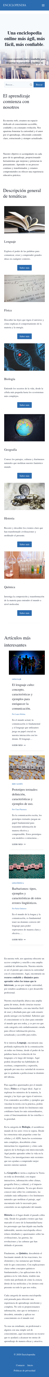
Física (8, 310)
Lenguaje (10, 241)
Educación (17, 784)
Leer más (18, 745)
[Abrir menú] (43, 5)
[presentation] (27, 663)
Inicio (30, 1365)
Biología (9, 379)
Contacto (20, 1365)
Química (9, 587)
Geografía (10, 449)
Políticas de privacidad (24, 1370)
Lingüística (18, 883)
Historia (9, 518)
